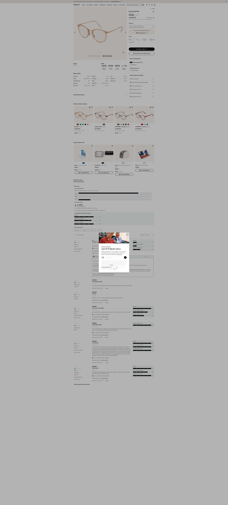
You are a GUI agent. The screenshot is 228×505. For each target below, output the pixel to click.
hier (116, 268)
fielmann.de (119, 254)
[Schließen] (127, 234)
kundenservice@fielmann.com (106, 267)
